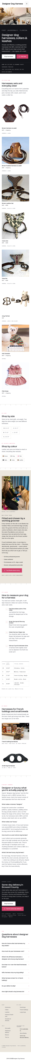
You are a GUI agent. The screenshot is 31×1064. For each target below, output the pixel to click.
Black (5, 460)
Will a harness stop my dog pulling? (13, 972)
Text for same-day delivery (13, 908)
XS (6, 428)
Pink (20, 456)
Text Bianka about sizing (13, 570)
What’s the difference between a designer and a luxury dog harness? (13, 958)
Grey (13, 456)
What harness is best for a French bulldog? (12, 979)
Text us (7, 1037)
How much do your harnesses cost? (13, 951)
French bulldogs (24, 1009)
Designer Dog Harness (12, 4)
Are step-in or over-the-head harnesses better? (14, 966)
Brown (6, 456)
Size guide (7, 1028)
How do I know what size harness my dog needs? (13, 944)
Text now (23, 56)
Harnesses (8, 1007)
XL (6, 436)
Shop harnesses (8, 56)
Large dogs (23, 1012)
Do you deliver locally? (9, 986)
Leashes (7, 1012)
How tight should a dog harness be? (13, 991)
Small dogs (23, 1007)
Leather (21, 460)
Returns (7, 1034)
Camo (13, 460)
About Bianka (23, 1033)
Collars (7, 1009)
